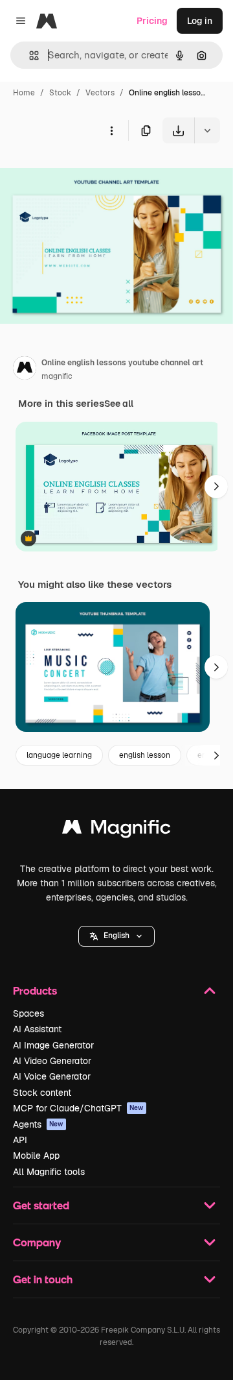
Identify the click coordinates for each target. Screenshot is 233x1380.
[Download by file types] (207, 130)
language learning (59, 755)
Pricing (152, 21)
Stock (60, 93)
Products (35, 990)
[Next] (216, 486)
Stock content (42, 1092)
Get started (41, 1205)
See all (118, 403)
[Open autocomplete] (29, 55)
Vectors (100, 93)
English (116, 935)
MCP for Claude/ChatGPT (78, 1108)
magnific (56, 376)
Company (37, 1242)
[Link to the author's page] (24, 369)
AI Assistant (37, 1029)
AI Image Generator (53, 1045)
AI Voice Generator (52, 1076)
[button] (116, 936)
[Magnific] (116, 830)
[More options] (111, 130)
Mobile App (36, 1155)
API (20, 1140)
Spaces (28, 1013)
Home (24, 93)
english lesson (144, 755)
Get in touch (42, 1279)
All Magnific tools (49, 1172)
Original (83, 173)
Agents (38, 1124)
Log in (199, 21)
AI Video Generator (52, 1061)
